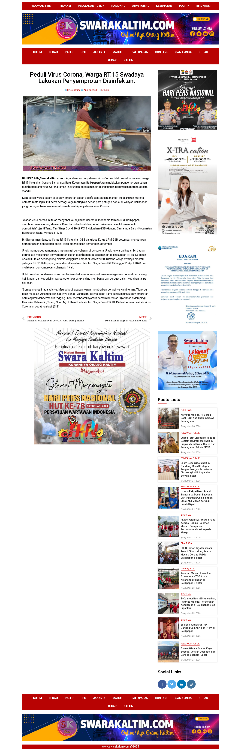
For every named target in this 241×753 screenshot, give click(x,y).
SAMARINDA (183, 52)
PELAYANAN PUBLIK (91, 5)
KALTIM (129, 60)
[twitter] (171, 684)
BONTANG (161, 52)
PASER (69, 52)
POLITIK (184, 5)
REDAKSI (65, 5)
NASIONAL (118, 5)
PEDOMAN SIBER (41, 5)
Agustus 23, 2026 (192, 537)
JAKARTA (99, 52)
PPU (83, 52)
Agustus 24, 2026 (192, 426)
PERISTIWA (186, 410)
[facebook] (162, 684)
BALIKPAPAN (139, 52)
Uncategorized (188, 568)
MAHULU (118, 52)
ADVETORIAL (140, 5)
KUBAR (203, 52)
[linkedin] (181, 684)
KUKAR (112, 60)
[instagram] (191, 684)
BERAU (53, 52)
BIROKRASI (203, 5)
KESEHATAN (164, 5)
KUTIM (37, 52)
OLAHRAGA (186, 543)
